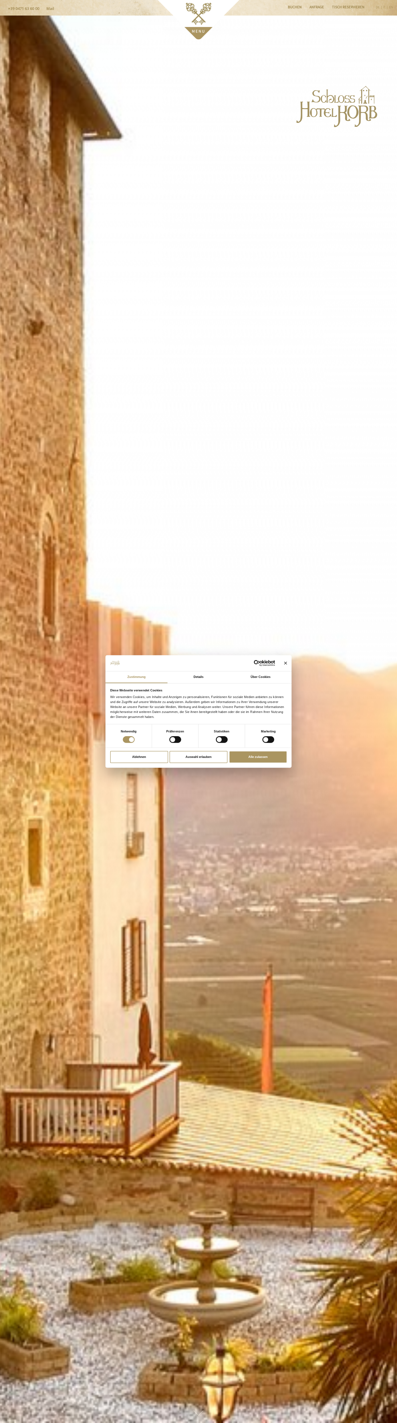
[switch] (175, 739)
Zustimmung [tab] (136, 677)
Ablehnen (139, 757)
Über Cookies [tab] (260, 677)
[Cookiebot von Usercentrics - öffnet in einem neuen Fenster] (257, 663)
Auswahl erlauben (198, 757)
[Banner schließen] (285, 663)
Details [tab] (199, 677)
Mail (49, 8)
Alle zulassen (258, 757)
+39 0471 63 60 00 (23, 8)
